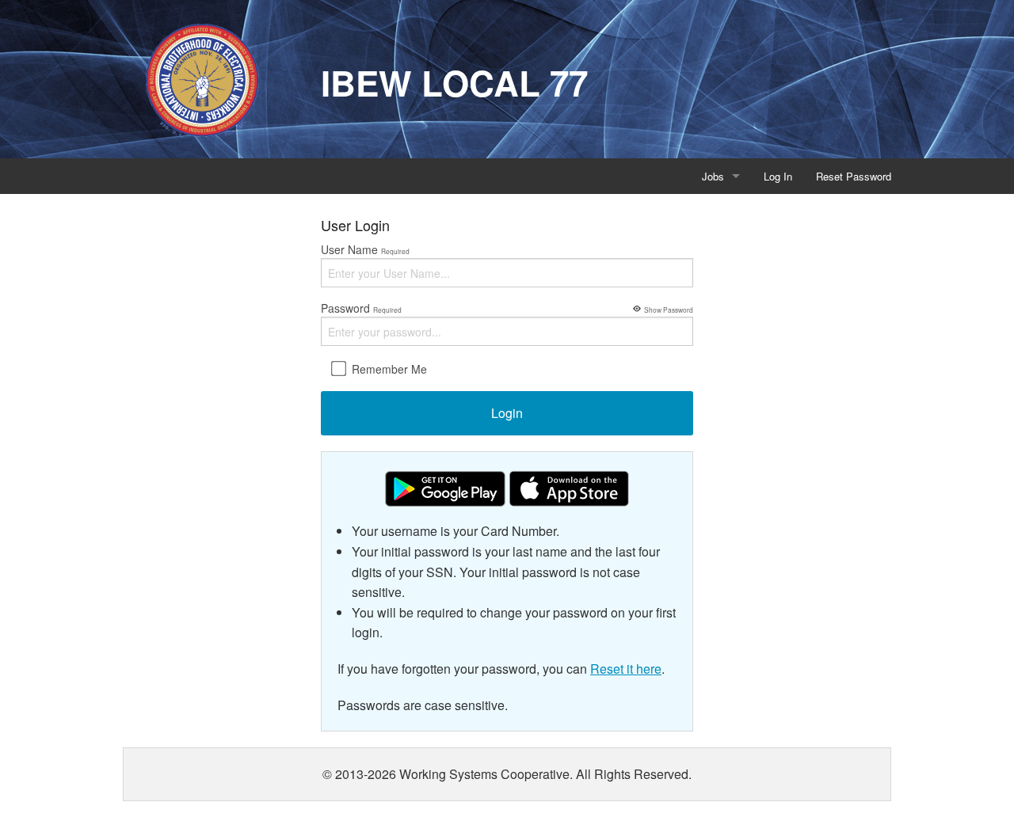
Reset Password (853, 176)
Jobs (713, 176)
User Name (365, 249)
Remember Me (388, 369)
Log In (778, 176)
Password (507, 308)
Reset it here (625, 668)
